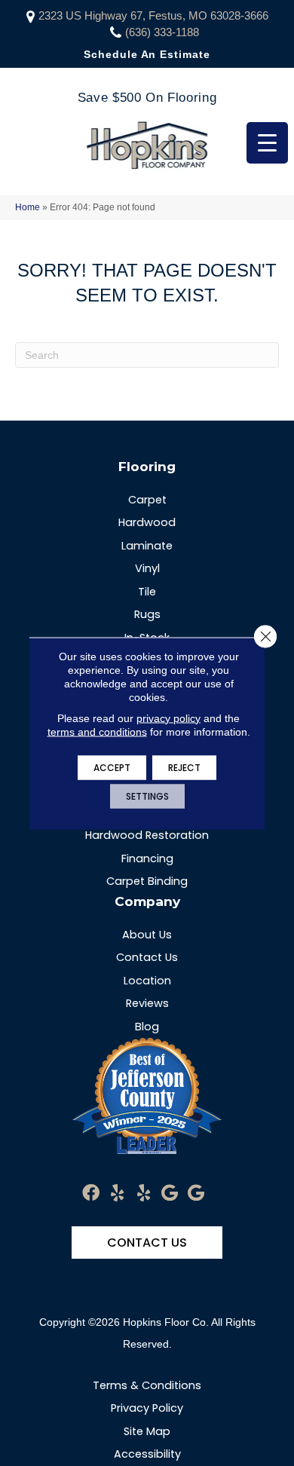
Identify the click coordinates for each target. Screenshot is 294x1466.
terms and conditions (97, 731)
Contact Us (147, 957)
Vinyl (147, 568)
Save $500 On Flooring (147, 97)
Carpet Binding (147, 881)
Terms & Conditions (147, 1385)
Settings (147, 795)
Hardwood (147, 522)
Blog (147, 1026)
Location (147, 980)
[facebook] (91, 1193)
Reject (184, 767)
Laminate (147, 545)
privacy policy (168, 718)
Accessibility (147, 1453)
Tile (147, 591)
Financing (147, 858)
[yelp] (117, 1193)
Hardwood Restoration (147, 835)
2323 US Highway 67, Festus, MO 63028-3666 (153, 15)
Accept (111, 767)
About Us (147, 934)
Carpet (147, 499)
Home (27, 207)
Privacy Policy (147, 1408)
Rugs (147, 614)
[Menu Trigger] (267, 143)
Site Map (147, 1431)
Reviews (147, 1003)
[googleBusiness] (169, 1193)
